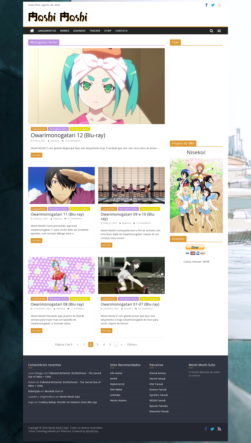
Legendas (79, 30)
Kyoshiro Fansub (158, 395)
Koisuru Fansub (157, 389)
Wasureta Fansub (159, 411)
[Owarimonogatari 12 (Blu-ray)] (96, 50)
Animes (64, 30)
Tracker (94, 30)
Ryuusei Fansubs (158, 405)
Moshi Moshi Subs (70, 396)
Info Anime (116, 373)
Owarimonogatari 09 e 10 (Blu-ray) (128, 216)
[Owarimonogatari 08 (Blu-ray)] (61, 259)
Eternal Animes (157, 373)
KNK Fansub (156, 384)
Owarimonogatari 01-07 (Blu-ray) (130, 304)
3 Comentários (143, 223)
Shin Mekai (116, 389)
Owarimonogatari (79, 129)
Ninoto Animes (118, 400)
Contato (121, 30)
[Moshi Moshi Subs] (32, 30)
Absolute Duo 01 (54, 391)
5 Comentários (74, 218)
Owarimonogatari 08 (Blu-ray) (57, 304)
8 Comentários (145, 308)
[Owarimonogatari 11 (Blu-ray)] (61, 169)
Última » (132, 344)
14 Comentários (72, 140)
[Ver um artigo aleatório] (219, 30)
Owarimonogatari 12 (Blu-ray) (68, 135)
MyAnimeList (117, 384)
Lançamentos (47, 30)
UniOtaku (115, 395)
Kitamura (55, 140)
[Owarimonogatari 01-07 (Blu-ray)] (131, 259)
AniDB (113, 378)
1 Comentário (77, 308)
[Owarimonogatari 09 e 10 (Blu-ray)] (131, 169)
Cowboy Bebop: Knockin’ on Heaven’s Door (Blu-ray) (68, 402)
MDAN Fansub (157, 400)
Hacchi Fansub (157, 378)
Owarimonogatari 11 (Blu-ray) (57, 214)
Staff (107, 30)
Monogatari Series (58, 129)
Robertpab (34, 391)
